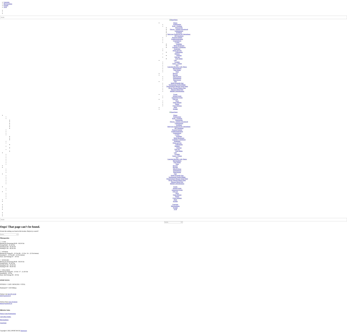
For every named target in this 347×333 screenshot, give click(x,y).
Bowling (175, 75)
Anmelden (179, 44)
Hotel (175, 107)
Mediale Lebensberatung (177, 91)
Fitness (175, 23)
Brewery (175, 73)
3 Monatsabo (179, 52)
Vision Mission (177, 102)
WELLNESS (6, 270)
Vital (175, 81)
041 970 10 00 (12, 294)
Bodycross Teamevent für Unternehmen (179, 34)
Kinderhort (177, 49)
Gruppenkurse (177, 41)
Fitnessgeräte (179, 28)
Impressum (24, 330)
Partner (177, 104)
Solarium (179, 55)
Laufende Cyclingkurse (179, 47)
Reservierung (177, 80)
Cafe (175, 60)
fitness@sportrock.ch (6, 303)
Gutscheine (3, 323)
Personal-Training (177, 37)
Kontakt (6, 5)
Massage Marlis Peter (177, 89)
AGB (5, 7)
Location (177, 62)
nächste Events (177, 96)
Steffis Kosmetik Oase (177, 83)
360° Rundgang (178, 36)
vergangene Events (177, 97)
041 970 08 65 (13, 302)
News (177, 101)
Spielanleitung (177, 78)
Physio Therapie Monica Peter (177, 88)
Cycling (177, 42)
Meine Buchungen (179, 45)
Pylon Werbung (177, 106)
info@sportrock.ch (5, 296)
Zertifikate (179, 32)
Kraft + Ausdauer (177, 26)
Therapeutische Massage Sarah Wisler (177, 86)
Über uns (177, 57)
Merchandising (8, 4)
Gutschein (6, 2)
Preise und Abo (177, 50)
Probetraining (177, 24)
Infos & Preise (177, 76)
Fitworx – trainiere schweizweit (179, 29)
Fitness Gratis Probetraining (8, 313)
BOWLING (5, 260)
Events (175, 94)
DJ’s (177, 65)
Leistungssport (179, 31)
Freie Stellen (179, 58)
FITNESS (5, 252)
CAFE (4, 242)
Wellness (177, 54)
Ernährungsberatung (177, 39)
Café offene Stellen (5, 317)
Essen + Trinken (177, 63)
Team (177, 72)
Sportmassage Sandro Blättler (177, 85)
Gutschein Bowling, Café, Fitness (177, 67)
